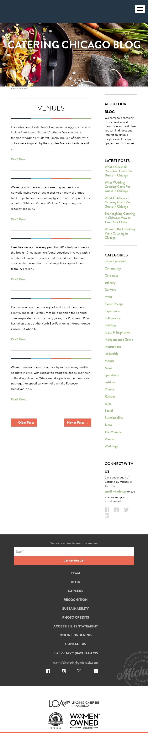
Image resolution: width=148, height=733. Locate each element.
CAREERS (75, 590)
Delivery (110, 290)
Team (108, 425)
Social (109, 411)
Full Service (112, 318)
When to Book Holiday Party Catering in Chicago (120, 233)
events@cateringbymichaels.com (75, 662)
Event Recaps (114, 304)
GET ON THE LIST (74, 560)
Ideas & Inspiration (117, 332)
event (108, 297)
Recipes (110, 396)
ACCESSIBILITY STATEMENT (75, 626)
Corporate (111, 275)
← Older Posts (24, 422)
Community (113, 268)
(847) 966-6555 (86, 653)
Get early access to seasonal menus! (74, 543)
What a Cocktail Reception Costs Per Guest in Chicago (118, 171)
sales (108, 403)
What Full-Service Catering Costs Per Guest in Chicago (117, 202)
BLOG (75, 582)
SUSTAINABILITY (75, 608)
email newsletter (115, 491)
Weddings (111, 446)
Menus (109, 361)
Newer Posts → (77, 422)
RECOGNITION (76, 599)
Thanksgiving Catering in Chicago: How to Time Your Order (120, 217)
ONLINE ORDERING (76, 635)
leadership (112, 354)
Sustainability (114, 418)
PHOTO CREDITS (75, 617)
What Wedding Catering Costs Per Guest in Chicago (117, 186)
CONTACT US (75, 643)
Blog (13, 88)
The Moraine (113, 432)
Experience (112, 311)
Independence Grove (119, 339)
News (108, 368)
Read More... (19, 159)
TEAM (75, 573)
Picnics (109, 389)
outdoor (110, 382)
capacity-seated (115, 261)
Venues (109, 439)
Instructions (113, 346)
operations (112, 375)
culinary (110, 282)
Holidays (111, 325)
